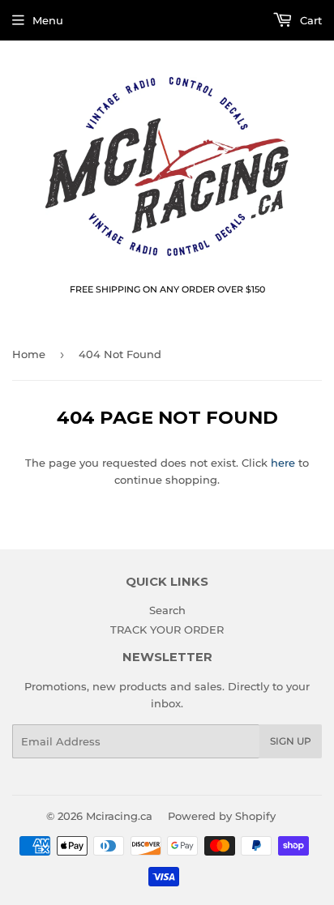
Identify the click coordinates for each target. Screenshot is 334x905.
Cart (309, 20)
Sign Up (290, 741)
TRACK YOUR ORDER (167, 629)
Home (28, 354)
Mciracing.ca (119, 815)
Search (167, 610)
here (283, 462)
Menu (47, 20)
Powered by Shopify (222, 815)
